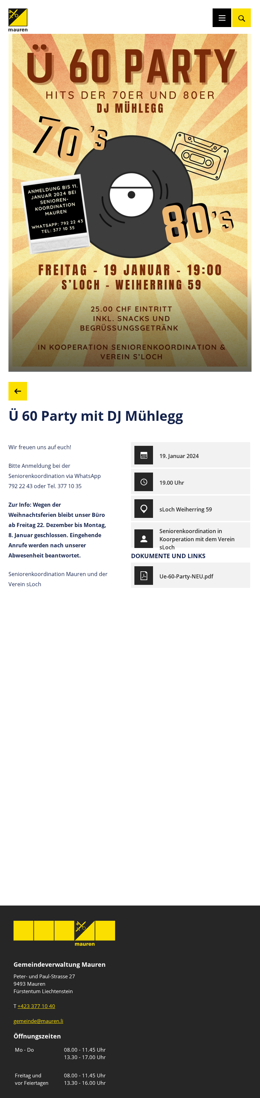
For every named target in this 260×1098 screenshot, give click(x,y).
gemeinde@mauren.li (38, 1020)
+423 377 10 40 (36, 1006)
